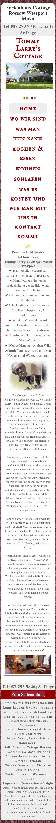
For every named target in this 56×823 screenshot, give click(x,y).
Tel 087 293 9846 (20, 26)
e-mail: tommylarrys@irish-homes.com (28, 731)
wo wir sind (28, 118)
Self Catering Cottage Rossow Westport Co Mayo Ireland (28, 749)
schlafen (28, 179)
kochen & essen (28, 153)
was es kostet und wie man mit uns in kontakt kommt (28, 212)
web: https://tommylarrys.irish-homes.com (28, 738)
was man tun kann (27, 134)
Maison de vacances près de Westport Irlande (28, 758)
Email (45, 26)
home (28, 108)
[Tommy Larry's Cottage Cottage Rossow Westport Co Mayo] (24, 98)
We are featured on (28, 767)
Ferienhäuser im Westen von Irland (28, 776)
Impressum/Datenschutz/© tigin (28, 783)
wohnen (28, 168)
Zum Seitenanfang (28, 694)
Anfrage (28, 32)
